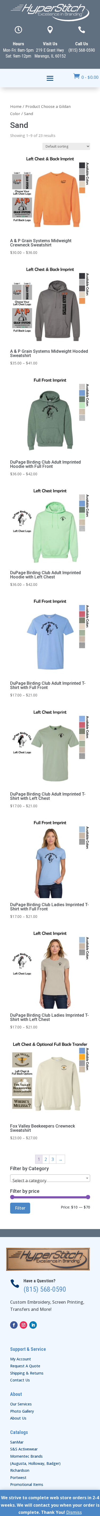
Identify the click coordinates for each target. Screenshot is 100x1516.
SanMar (16, 1442)
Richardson (19, 1470)
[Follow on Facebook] (14, 1325)
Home (16, 106)
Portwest (18, 1477)
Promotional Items (26, 1484)
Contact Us (20, 1380)
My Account (20, 1358)
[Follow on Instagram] (23, 1325)
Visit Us (50, 43)
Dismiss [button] (74, 1512)
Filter (20, 1208)
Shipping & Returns (26, 1373)
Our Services (21, 1403)
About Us (18, 1418)
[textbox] (50, 1180)
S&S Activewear (24, 1449)
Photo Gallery (22, 1411)
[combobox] (50, 1178)
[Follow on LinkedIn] (33, 1325)
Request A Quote (25, 1365)
